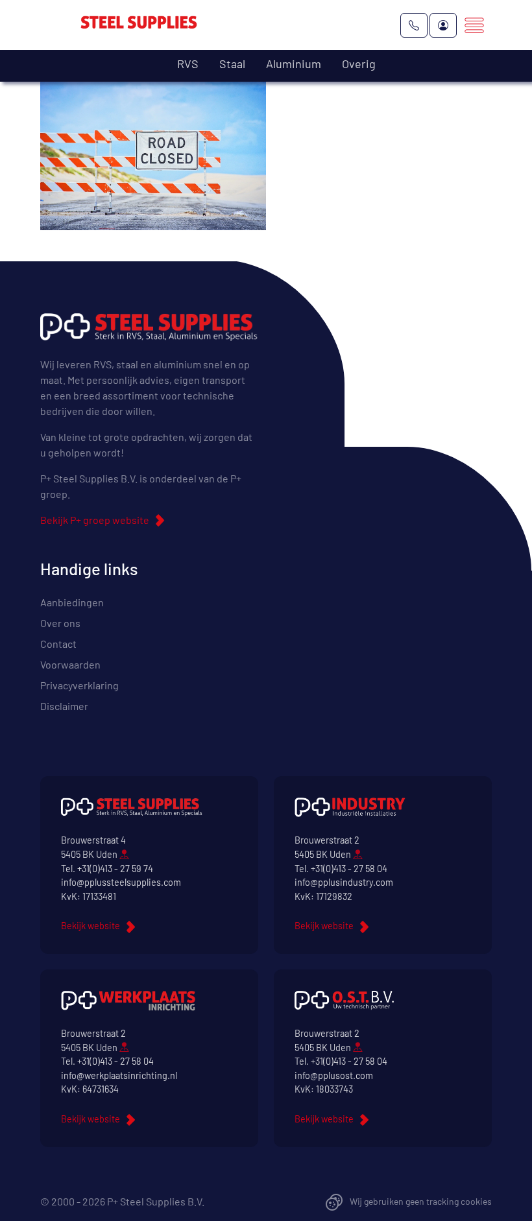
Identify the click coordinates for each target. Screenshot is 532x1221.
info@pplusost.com (334, 1075)
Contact (58, 643)
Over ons (60, 623)
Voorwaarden (70, 664)
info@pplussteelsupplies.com (121, 882)
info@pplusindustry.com (344, 882)
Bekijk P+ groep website (94, 520)
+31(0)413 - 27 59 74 (115, 868)
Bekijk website (90, 925)
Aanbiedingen (72, 602)
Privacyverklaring (79, 685)
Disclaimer (64, 706)
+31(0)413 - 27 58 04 (349, 868)
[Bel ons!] (414, 25)
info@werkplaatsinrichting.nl (119, 1075)
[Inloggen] (443, 25)
